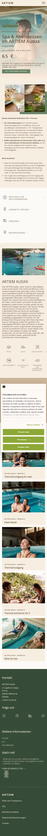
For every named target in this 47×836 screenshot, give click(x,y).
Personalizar (22, 440)
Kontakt (5, 738)
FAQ (3, 806)
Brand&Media (8, 745)
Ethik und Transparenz (12, 800)
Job (3, 741)
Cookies (5, 823)
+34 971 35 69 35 (9, 700)
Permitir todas (23, 432)
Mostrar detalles (33, 425)
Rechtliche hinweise (10, 812)
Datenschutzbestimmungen (14, 817)
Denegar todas (23, 447)
